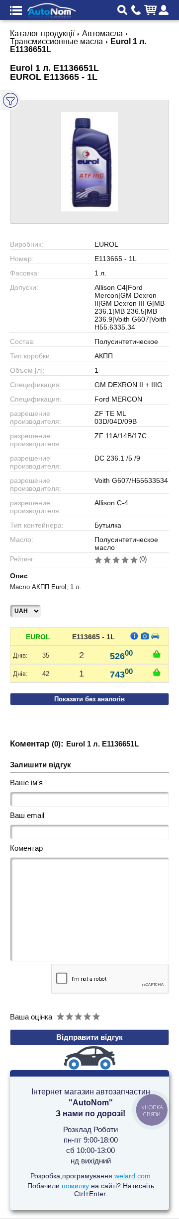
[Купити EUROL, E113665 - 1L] (157, 654)
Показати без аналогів (89, 699)
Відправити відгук (89, 1037)
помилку (75, 1186)
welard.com (132, 1176)
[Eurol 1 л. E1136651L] (89, 162)
